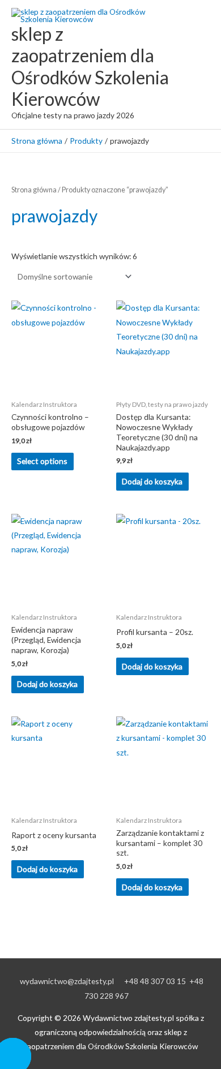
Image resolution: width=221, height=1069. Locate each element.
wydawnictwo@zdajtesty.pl (67, 981)
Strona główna (34, 190)
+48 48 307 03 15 (155, 981)
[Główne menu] (198, 65)
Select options (42, 461)
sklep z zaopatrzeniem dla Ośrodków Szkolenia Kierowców (90, 66)
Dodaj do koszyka (152, 481)
